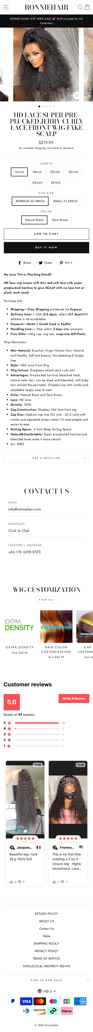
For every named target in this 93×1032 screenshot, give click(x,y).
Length (46, 163)
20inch (55, 172)
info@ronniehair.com (24, 509)
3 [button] (47, 107)
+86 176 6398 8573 (24, 552)
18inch (37, 172)
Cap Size (46, 193)
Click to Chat (18, 530)
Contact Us (46, 928)
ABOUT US (46, 921)
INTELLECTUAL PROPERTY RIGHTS (46, 966)
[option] (46, 21)
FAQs (46, 936)
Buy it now (46, 247)
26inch (55, 182)
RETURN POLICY (46, 913)
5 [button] (54, 107)
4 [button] (51, 107)
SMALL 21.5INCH (65, 201)
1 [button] (39, 106)
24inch (37, 182)
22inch (73, 172)
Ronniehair (46, 7)
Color (46, 211)
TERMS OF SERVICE (46, 958)
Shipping (40, 148)
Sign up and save (46, 980)
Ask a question (47, 458)
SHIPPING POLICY (46, 943)
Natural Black (34, 220)
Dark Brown (60, 220)
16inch (19, 172)
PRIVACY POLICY (46, 951)
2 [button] (43, 107)
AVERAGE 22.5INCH (30, 201)
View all (46, 599)
